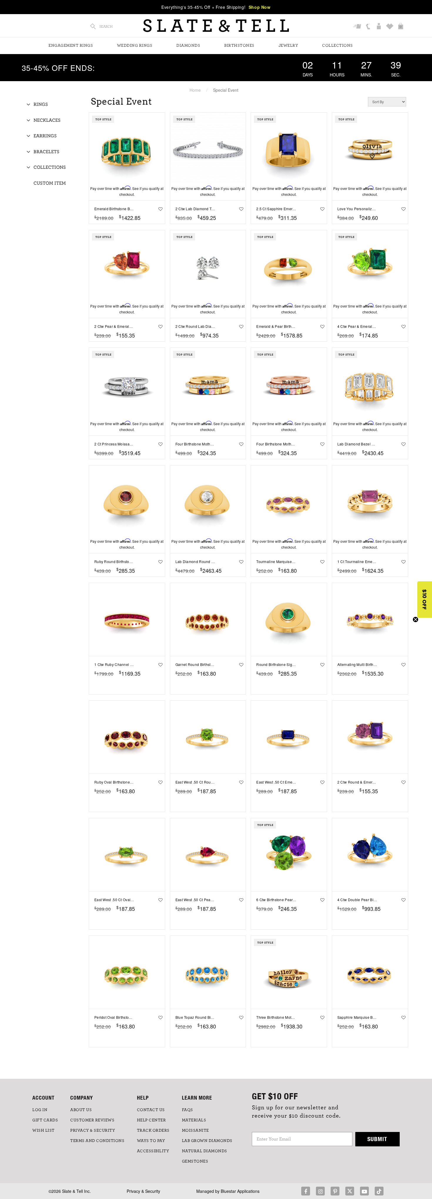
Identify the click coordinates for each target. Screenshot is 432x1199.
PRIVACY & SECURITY (92, 1130)
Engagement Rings (70, 46)
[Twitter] (349, 1191)
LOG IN (39, 1110)
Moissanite (195, 1130)
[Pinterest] (335, 1191)
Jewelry (288, 46)
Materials (194, 1120)
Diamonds (188, 46)
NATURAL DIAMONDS (204, 1151)
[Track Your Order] (358, 26)
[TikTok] (379, 1191)
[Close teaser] (415, 619)
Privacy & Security (143, 1191)
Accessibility (153, 1151)
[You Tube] (364, 1191)
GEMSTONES (195, 1161)
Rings (41, 104)
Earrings (45, 135)
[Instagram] (320, 1191)
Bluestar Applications (240, 1191)
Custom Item (50, 183)
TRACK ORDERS (153, 1130)
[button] (424, 599)
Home (195, 90)
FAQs (187, 1110)
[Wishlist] (390, 26)
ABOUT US (81, 1110)
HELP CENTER (151, 1120)
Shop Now (260, 7)
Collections (337, 46)
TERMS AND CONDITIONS (97, 1141)
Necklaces (47, 120)
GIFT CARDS (45, 1120)
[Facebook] (305, 1191)
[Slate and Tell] (216, 26)
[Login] (379, 26)
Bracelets (46, 151)
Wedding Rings (135, 46)
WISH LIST (43, 1130)
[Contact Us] (369, 26)
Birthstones (239, 46)
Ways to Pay (151, 1141)
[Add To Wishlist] (159, 209)
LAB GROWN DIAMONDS (207, 1141)
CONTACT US (151, 1110)
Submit (377, 1138)
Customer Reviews (92, 1120)
